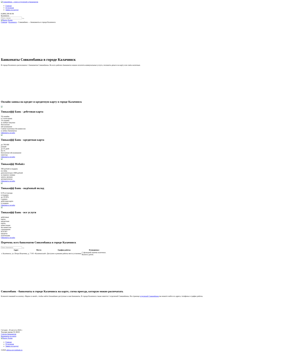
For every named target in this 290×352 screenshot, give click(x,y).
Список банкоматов (8, 334)
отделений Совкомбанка (149, 296)
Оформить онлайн (8, 133)
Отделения (9, 8)
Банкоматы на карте (8, 336)
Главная (8, 6)
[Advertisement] (69, 39)
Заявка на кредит (12, 10)
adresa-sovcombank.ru (14, 350)
